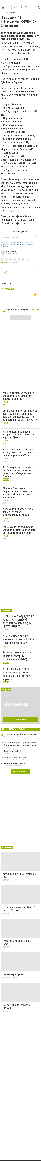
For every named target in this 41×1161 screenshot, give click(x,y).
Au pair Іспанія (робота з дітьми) (16, 1006)
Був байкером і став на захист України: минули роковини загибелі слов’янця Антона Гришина (19, 472)
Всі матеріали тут (20, 719)
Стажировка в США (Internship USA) (19, 875)
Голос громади (15, 704)
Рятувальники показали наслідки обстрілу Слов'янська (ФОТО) (17, 656)
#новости (29, 242)
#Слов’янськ (5, 242)
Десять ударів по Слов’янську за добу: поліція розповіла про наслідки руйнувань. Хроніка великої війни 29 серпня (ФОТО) (20, 415)
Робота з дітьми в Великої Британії (17, 942)
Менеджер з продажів (15, 974)
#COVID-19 (15, 244)
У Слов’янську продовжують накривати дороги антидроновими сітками (18, 512)
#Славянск (20, 242)
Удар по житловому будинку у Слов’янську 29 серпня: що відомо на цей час (18, 395)
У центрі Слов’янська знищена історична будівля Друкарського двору (19, 639)
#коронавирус (5, 246)
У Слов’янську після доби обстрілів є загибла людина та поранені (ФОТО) (19, 434)
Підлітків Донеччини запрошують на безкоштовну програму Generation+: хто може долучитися (20, 493)
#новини (13, 242)
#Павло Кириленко (26, 244)
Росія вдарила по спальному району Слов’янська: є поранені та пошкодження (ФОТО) (20, 452)
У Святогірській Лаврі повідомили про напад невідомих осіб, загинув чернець (17, 674)
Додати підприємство (20, 772)
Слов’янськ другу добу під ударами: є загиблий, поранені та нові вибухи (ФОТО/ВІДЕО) (18, 621)
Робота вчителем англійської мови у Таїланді (19, 909)
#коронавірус (5, 244)
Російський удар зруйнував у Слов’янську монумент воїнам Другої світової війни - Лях (19, 529)
